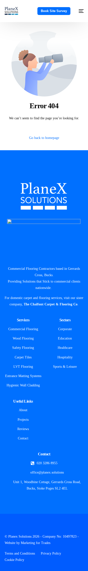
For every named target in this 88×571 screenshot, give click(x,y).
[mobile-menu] (79, 11)
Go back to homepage (44, 138)
